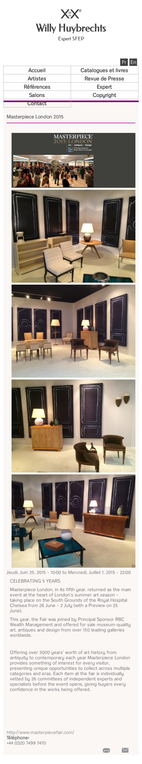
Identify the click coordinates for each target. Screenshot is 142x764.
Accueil (37, 70)
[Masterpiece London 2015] (73, 185)
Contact (37, 103)
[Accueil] (71, 17)
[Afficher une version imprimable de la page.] (106, 750)
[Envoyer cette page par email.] (125, 750)
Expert (104, 86)
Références (37, 86)
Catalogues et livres (104, 70)
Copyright (104, 95)
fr (124, 62)
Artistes (37, 78)
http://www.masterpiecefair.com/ (40, 732)
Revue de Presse (104, 78)
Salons (37, 95)
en (133, 62)
